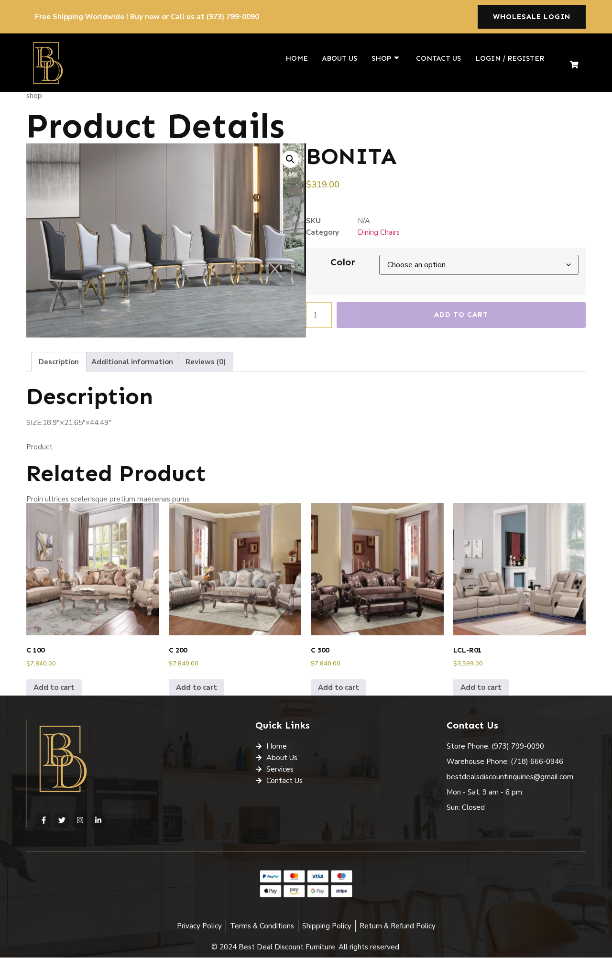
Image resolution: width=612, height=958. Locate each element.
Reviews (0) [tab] (206, 362)
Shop (381, 58)
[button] (290, 159)
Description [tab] (59, 362)
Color (342, 262)
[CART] (574, 65)
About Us (339, 58)
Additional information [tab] (132, 362)
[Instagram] (80, 820)
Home (296, 58)
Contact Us (438, 58)
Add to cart (461, 314)
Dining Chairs (379, 232)
